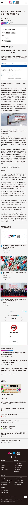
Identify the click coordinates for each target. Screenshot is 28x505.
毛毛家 (4, 403)
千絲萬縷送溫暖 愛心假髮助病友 (10, 414)
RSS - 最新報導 (4, 490)
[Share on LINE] (9, 47)
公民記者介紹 (17, 469)
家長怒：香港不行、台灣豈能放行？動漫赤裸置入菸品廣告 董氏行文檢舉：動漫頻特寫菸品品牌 (14, 370)
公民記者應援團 (17, 467)
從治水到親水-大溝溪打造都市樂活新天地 (12, 408)
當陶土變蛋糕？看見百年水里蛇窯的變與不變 (13, 402)
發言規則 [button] (24, 311)
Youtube (16, 457)
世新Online (5, 416)
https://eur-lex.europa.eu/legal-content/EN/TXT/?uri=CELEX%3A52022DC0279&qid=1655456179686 (13, 177)
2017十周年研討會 (18, 480)
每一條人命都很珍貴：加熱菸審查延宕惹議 (14, 273)
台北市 (9, 29)
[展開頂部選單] (26, 2)
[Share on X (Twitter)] (7, 47)
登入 (18, 315)
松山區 (13, 29)
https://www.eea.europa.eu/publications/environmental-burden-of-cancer (14, 195)
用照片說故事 (4, 484)
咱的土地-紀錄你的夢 (6, 482)
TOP (25, 497)
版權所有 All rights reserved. (8, 41)
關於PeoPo (3, 463)
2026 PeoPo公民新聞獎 (6, 480)
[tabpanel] (14, 315)
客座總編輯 (16, 471)
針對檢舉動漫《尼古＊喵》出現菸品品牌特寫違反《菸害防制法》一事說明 (14, 361)
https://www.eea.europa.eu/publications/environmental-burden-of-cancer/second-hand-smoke (14, 202)
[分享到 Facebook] (4, 47)
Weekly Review (4, 469)
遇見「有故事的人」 (19, 484)
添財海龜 (5, 275)
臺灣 (6, 29)
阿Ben (4, 436)
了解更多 (14, 341)
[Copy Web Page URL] (12, 47)
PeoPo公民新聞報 (18, 463)
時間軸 (2, 467)
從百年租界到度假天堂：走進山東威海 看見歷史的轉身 (13, 433)
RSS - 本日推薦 (4, 492)
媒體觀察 (13, 32)
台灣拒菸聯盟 (14, 333)
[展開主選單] (2, 2)
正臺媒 (4, 302)
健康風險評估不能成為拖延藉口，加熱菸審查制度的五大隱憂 (14, 246)
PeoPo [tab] (11, 311)
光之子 (4, 410)
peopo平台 (5, 422)
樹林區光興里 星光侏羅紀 (8, 427)
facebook (12, 457)
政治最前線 (5, 248)
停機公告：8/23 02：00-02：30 (10, 421)
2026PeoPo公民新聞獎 (7, 394)
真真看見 (5, 428)
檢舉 (11, 22)
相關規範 (3, 465)
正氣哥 (4, 442)
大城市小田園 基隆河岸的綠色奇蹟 (10, 441)
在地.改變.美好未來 (18, 482)
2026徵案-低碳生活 (18, 478)
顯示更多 (7, 38)
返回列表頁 (13, 319)
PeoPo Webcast (18, 465)
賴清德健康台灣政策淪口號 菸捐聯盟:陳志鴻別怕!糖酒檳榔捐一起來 (15, 300)
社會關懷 (8, 32)
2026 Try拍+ (4, 478)
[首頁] (14, 2)
